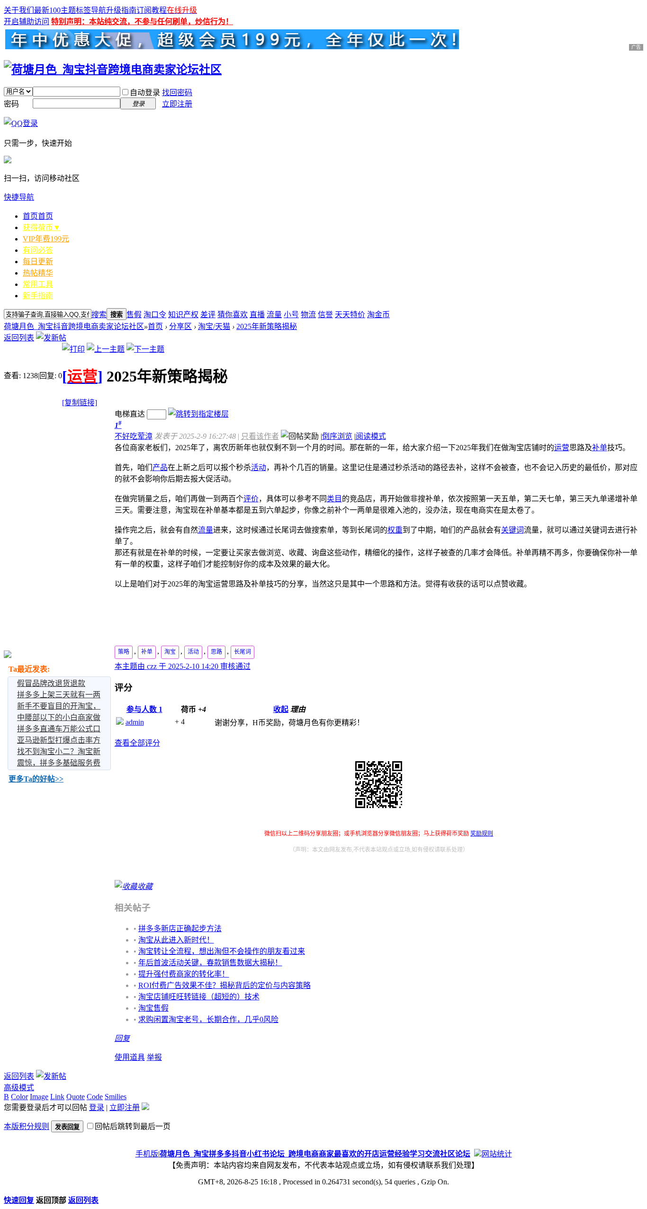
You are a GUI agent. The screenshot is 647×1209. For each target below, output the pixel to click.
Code (95, 1097)
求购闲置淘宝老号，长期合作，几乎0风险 (208, 1019)
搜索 (99, 315)
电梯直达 (130, 414)
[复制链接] (79, 403)
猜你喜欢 (232, 315)
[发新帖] (51, 338)
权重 (395, 530)
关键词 (512, 530)
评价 (251, 499)
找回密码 (177, 93)
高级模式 (19, 1088)
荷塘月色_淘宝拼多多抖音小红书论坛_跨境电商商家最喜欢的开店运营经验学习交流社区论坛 (315, 1154)
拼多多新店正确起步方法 (180, 929)
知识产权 (183, 315)
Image (39, 1097)
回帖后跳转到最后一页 (133, 1126)
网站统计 (497, 1154)
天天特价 (350, 315)
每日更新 (38, 262)
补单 (599, 448)
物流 (308, 315)
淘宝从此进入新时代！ (176, 940)
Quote (75, 1097)
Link (57, 1097)
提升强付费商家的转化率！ (183, 974)
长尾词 (242, 652)
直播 (257, 315)
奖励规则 (481, 833)
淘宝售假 (153, 1008)
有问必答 (38, 250)
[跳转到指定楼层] (198, 414)
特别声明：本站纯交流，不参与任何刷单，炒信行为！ (142, 22)
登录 (96, 1107)
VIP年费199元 (46, 239)
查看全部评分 (137, 743)
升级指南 (121, 10)
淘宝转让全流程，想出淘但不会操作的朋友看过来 (221, 951)
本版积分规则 (26, 1126)
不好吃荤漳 (134, 436)
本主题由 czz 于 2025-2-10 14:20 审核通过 (183, 666)
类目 (334, 499)
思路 (216, 652)
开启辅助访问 (26, 22)
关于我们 (19, 10)
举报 (154, 1057)
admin (135, 722)
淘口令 (155, 315)
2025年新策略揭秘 (266, 326)
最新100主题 (55, 10)
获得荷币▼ (42, 227)
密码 (11, 104)
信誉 (325, 315)
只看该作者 (260, 436)
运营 (561, 448)
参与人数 (144, 709)
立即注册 (177, 104)
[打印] (73, 349)
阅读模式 (371, 436)
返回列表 (19, 338)
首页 (38, 216)
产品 (160, 467)
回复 (122, 1038)
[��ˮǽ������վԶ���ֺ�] (478, 1154)
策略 (123, 652)
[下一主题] (145, 349)
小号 (291, 315)
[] (82, 376)
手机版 (146, 1154)
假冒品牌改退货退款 (51, 683)
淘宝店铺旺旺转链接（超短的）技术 (199, 997)
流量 (274, 315)
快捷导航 (19, 197)
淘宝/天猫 (214, 326)
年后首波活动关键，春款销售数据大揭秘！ (210, 963)
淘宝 (170, 652)
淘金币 (378, 315)
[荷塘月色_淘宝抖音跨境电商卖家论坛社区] (113, 69)
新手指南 (38, 296)
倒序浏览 (337, 436)
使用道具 (130, 1057)
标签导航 (91, 10)
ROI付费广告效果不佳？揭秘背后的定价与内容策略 (224, 985)
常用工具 (38, 284)
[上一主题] (106, 349)
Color (19, 1097)
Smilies (115, 1097)
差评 (208, 315)
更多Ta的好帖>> (36, 779)
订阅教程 (151, 10)
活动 (258, 467)
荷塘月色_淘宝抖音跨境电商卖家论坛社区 (74, 326)
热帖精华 (38, 273)
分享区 (180, 326)
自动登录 (145, 93)
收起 (280, 709)
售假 (134, 315)
